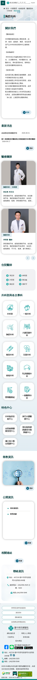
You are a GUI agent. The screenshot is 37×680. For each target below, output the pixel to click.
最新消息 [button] (6, 125)
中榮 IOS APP (18, 648)
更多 (27, 112)
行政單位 (11, 637)
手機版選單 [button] (3, 3)
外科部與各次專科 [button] (12, 295)
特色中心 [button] (6, 407)
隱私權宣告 (18, 617)
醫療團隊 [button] (6, 156)
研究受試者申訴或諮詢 (18, 608)
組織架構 (22, 8)
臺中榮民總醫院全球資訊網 (18, 3)
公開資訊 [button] (8, 497)
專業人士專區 (26, 633)
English (33, 2)
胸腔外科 (17, 11)
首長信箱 (26, 637)
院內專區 (18, 641)
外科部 (9, 11)
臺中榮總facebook (6, 647)
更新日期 (4, 677)
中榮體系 (14, 8)
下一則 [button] (33, 258)
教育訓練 (13, 514)
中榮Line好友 (12, 647)
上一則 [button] (28, 258)
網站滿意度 (11, 633)
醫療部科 (30, 8)
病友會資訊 (14, 508)
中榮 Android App (28, 648)
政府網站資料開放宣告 (18, 622)
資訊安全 (18, 612)
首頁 (7, 8)
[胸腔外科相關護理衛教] (18, 473)
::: (3, 5)
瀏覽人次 (19, 677)
